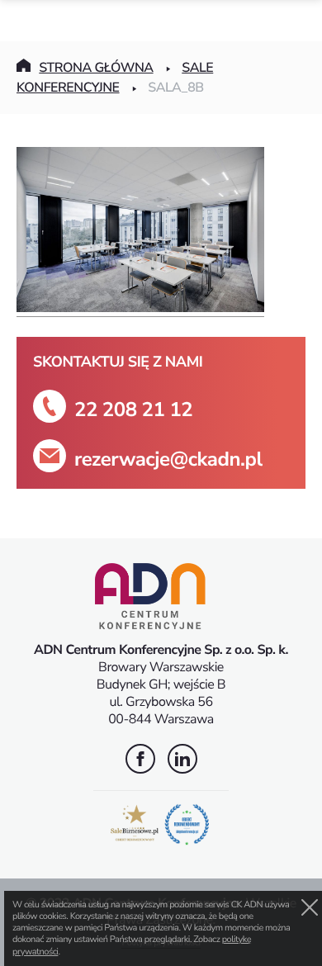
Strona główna (96, 68)
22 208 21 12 (133, 410)
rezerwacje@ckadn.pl (168, 459)
